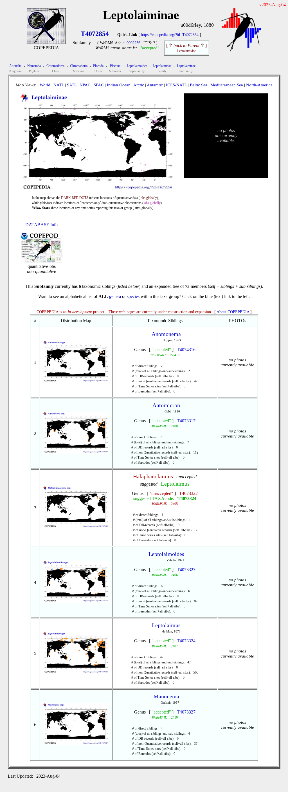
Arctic (138, 85)
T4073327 (186, 712)
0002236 (133, 43)
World (45, 85)
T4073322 (188, 493)
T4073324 (186, 498)
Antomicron (166, 405)
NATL (58, 85)
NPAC (85, 85)
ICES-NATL (176, 85)
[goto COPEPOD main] (241, 50)
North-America (259, 85)
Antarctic (155, 85)
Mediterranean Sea (226, 85)
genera (115, 296)
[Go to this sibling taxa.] (76, 381)
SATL (71, 85)
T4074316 (186, 349)
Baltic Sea (198, 85)
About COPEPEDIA (233, 312)
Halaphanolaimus (153, 476)
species (133, 296)
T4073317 (186, 420)
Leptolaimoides (166, 554)
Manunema (166, 696)
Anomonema (166, 334)
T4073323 (186, 569)
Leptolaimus (175, 484)
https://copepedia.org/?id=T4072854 (170, 35)
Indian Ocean (118, 85)
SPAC (99, 85)
